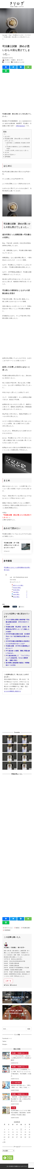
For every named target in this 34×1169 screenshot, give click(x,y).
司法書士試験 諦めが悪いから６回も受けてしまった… (17, 140)
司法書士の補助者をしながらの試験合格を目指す (18, 147)
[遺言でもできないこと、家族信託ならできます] (9, 748)
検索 (28, 1029)
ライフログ (7, 62)
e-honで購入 (16, 596)
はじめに (7, 136)
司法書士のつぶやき (18, 62)
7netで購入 (16, 592)
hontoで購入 (16, 594)
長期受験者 (7, 930)
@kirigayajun (20, 126)
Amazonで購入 (17, 587)
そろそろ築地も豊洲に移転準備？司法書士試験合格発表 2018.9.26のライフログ (17, 622)
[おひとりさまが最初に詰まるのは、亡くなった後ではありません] (24, 757)
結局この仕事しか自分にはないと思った (18, 150)
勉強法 (17, 927)
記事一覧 (8, 981)
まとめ (7, 152)
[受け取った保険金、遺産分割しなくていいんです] (24, 748)
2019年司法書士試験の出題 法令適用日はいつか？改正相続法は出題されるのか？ (18, 636)
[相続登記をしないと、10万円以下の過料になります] (24, 739)
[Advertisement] (17, 93)
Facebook (14, 985)
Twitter (7, 985)
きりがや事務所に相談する (12, 691)
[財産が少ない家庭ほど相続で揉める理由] (24, 766)
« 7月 (3, 1142)
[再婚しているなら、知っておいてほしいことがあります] (9, 739)
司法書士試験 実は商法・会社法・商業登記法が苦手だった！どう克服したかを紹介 (17, 629)
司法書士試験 (26, 927)
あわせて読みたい (10, 154)
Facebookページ (7, 1038)
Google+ (4, 1044)
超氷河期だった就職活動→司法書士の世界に (18, 143)
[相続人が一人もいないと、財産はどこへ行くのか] (9, 757)
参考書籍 (7, 157)
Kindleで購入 (16, 590)
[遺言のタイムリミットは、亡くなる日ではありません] (9, 766)
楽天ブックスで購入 (18, 585)
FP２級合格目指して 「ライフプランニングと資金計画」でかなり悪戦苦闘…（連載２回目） (18, 658)
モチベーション (8, 927)
